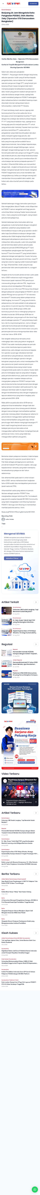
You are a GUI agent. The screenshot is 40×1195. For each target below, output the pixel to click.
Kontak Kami (33, 3)
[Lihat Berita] (7, 610)
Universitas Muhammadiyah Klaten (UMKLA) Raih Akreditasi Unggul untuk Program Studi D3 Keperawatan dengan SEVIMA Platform (19, 963)
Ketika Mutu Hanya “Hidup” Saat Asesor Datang (16, 892)
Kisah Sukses (5, 959)
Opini (3, 889)
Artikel (15, 660)
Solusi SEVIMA (18, 938)
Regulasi (15, 649)
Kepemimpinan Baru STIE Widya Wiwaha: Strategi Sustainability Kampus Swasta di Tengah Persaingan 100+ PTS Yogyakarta (19, 853)
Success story (26, 938)
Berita (7, 879)
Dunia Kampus (6, 9)
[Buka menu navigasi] (3, 3)
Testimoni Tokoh (13, 980)
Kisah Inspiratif (22, 879)
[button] (35, 1189)
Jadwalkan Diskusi (12, 558)
